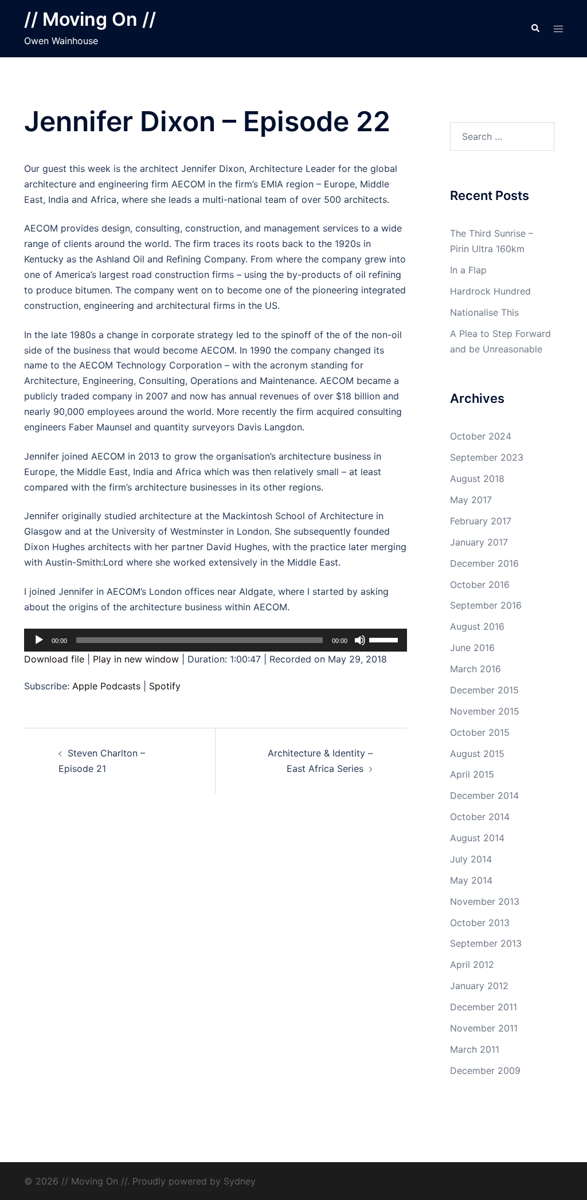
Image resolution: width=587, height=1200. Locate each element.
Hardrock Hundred (490, 291)
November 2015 (484, 711)
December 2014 (484, 795)
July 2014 (471, 859)
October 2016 (480, 584)
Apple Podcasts (106, 686)
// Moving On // (90, 19)
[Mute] (360, 640)
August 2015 (477, 753)
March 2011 (474, 1049)
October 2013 (480, 922)
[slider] (385, 639)
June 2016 (472, 647)
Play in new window (136, 659)
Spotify (165, 686)
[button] (534, 28)
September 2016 (486, 605)
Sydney (240, 1181)
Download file (54, 659)
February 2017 (480, 521)
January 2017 (479, 542)
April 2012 (472, 964)
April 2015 (472, 774)
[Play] (39, 640)
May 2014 (471, 880)
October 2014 (480, 816)
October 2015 (480, 732)
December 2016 (484, 563)
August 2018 (477, 478)
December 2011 (483, 1007)
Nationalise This (484, 312)
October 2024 (480, 436)
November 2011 (484, 1028)
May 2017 (471, 499)
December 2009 (485, 1070)
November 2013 (484, 901)
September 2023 (486, 457)
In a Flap (468, 270)
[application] (215, 640)
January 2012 (479, 985)
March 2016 (475, 668)
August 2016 (477, 626)
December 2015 (484, 690)
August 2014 (477, 838)
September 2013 (486, 943)
